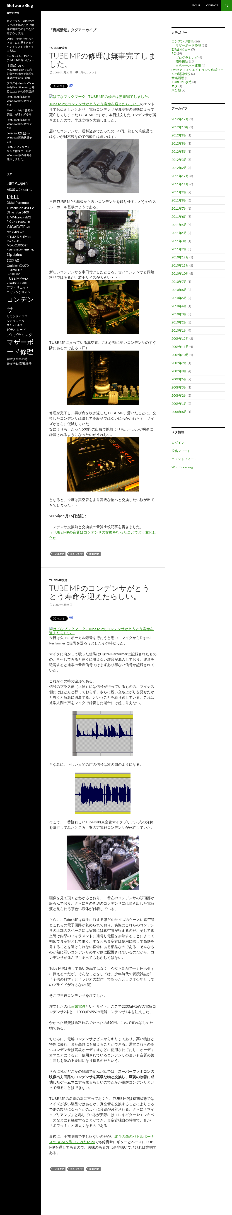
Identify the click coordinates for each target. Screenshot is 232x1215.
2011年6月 (179, 216)
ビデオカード (16, 329)
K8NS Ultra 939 (15, 231)
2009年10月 (180, 355)
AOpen (21, 183)
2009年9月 (179, 363)
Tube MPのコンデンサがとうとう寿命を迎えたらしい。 (94, 104)
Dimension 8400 (18, 212)
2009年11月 (180, 347)
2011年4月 (179, 233)
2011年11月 (180, 184)
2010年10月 (180, 273)
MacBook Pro (14, 241)
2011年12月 (180, 176)
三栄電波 (78, 1006)
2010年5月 (179, 298)
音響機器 (25, 363)
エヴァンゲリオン (18, 292)
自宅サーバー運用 (188, 66)
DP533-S (21, 217)
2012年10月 (180, 127)
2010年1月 (179, 330)
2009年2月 (179, 395)
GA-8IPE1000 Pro (21, 221)
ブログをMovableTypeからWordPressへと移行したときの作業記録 (20, 87)
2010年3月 (179, 314)
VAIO (25, 278)
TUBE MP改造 (58, 47)
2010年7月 (179, 281)
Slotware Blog (20, 5)
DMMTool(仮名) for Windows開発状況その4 (19, 101)
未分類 (176, 90)
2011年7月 (179, 208)
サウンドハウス (17, 316)
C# (18, 189)
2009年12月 (180, 338)
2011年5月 (179, 225)
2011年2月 (179, 249)
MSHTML (29, 249)
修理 (9, 359)
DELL (13, 196)
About (195, 5)
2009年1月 (179, 403)
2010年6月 (179, 290)
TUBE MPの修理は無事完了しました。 (102, 59)
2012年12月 (180, 119)
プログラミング (187, 57)
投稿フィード (181, 451)
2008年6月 (179, 412)
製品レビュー (181, 49)
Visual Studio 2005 (17, 282)
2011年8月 (179, 200)
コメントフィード (184, 459)
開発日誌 (182, 61)
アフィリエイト (18, 287)
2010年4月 (179, 306)
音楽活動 (94, 553)
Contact (212, 5)
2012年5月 (179, 151)
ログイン (178, 443)
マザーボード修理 (188, 45)
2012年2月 (179, 168)
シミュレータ (15, 321)
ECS (28, 217)
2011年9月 (179, 192)
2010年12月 (180, 257)
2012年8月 (179, 143)
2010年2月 (179, 322)
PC (174, 53)
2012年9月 (179, 135)
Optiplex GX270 (18, 265)
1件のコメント (88, 72)
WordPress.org (182, 467)
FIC (9, 221)
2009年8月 (179, 371)
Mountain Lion (15, 249)
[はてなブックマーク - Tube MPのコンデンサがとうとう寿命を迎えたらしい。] (102, 629)
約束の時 (21, 359)
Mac (27, 236)
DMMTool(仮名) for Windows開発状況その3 (19, 124)
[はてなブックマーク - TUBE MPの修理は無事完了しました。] (100, 96)
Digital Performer (18, 202)
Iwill (28, 227)
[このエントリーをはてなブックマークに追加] (70, 86)
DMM (11, 217)
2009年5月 (179, 379)
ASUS (11, 190)
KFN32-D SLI (15, 237)
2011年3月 (179, 241)
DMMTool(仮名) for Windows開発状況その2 (19, 137)
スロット (12, 324)
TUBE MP (58, 553)
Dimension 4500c (20, 208)
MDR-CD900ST (17, 245)
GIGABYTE (16, 227)
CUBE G (26, 190)
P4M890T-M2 (14, 269)
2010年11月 (180, 265)
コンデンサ (76, 553)
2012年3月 (179, 160)
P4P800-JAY (13, 273)
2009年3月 (179, 387)
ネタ (175, 86)
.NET (10, 183)
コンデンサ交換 (183, 41)
